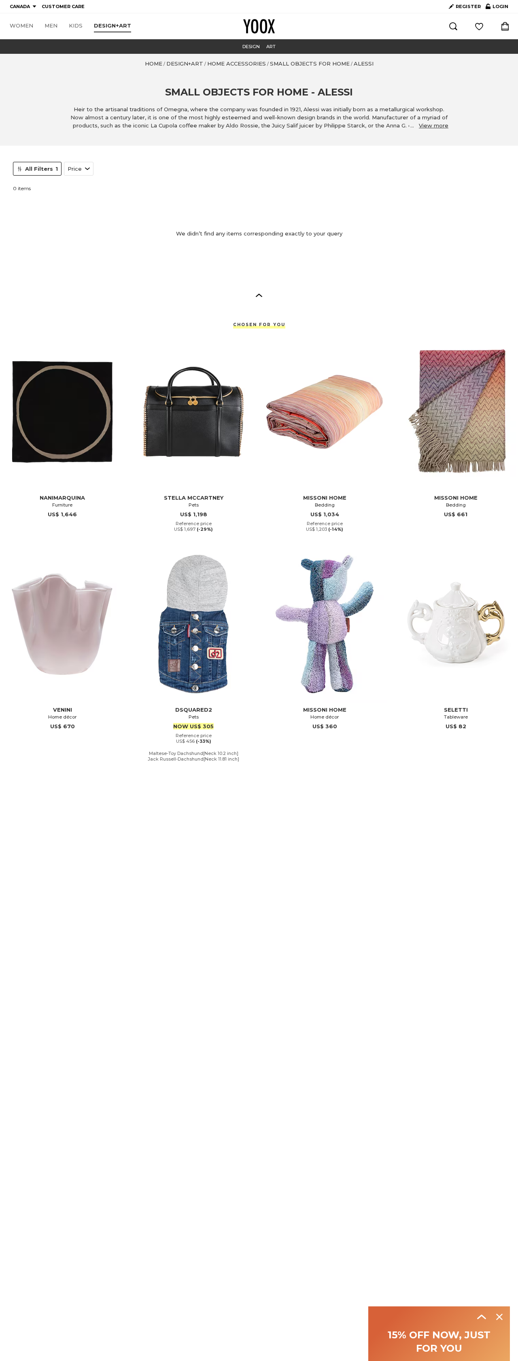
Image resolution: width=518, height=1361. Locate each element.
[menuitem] (21, 25)
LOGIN (497, 8)
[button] (259, 295)
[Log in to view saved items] (479, 26)
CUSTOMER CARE (63, 6)
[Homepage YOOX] (259, 26)
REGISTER (468, 6)
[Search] (453, 26)
